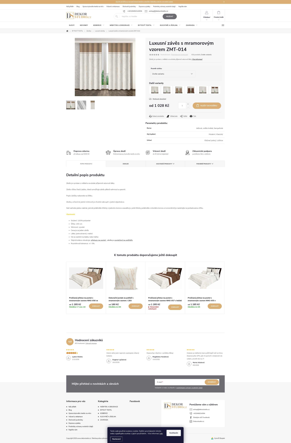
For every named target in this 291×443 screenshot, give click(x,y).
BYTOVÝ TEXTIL (106, 410)
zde (161, 433)
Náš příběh (70, 7)
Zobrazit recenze (91, 343)
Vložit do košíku (208, 105)
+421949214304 (199, 413)
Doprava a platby (144, 7)
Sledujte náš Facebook (201, 417)
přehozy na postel (98, 240)
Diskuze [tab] (126, 164)
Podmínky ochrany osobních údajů (164, 7)
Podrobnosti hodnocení (179, 55)
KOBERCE (104, 413)
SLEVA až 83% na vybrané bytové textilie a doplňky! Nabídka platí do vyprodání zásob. (144, 2)
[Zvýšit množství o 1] (188, 104)
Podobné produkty (203, 164)
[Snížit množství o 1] (188, 107)
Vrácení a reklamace (113, 7)
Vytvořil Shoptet (219, 438)
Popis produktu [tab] (86, 164)
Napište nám (182, 7)
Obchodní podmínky (129, 7)
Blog (78, 7)
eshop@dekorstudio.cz (201, 409)
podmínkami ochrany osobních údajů (189, 388)
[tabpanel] (86, 288)
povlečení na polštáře (124, 240)
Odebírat (212, 382)
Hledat (169, 16)
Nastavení (116, 439)
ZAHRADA (104, 420)
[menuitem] (71, 25)
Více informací (197, 59)
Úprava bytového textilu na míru (93, 7)
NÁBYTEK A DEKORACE (109, 407)
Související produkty (164, 164)
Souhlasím (173, 433)
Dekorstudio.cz (198, 421)
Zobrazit (96, 306)
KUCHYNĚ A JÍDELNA (108, 417)
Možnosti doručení (159, 99)
